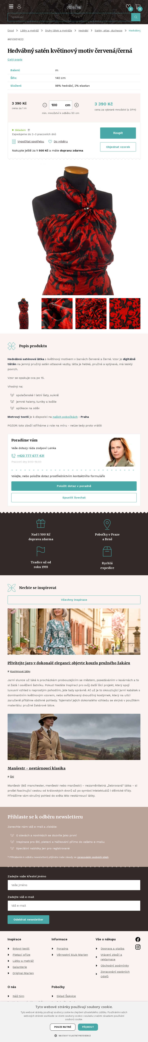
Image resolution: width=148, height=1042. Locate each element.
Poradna (62, 948)
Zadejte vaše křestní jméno (27, 876)
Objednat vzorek (118, 147)
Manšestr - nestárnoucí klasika (37, 768)
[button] (21, 130)
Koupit (118, 133)
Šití (12, 776)
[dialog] (74, 1022)
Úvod (11, 30)
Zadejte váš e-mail (21, 897)
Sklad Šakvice (66, 996)
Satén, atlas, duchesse (108, 30)
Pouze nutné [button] (62, 1026)
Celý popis (15, 59)
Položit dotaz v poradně (74, 486)
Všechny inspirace (74, 599)
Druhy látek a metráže (58, 30)
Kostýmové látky (20, 671)
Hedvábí (83, 30)
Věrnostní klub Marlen (72, 954)
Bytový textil (21, 948)
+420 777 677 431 (30, 456)
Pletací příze (21, 954)
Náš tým (18, 996)
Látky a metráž (29, 30)
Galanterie (20, 967)
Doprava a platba (112, 948)
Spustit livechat (74, 497)
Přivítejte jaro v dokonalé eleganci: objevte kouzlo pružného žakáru (69, 663)
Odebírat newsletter (28, 919)
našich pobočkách (65, 417)
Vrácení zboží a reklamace (111, 957)
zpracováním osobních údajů (92, 857)
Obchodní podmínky (115, 965)
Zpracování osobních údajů (115, 974)
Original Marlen (23, 973)
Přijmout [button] (88, 1026)
